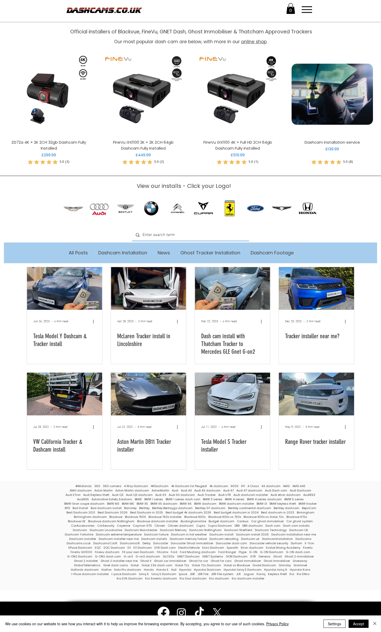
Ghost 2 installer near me (119, 561)
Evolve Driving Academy (283, 547)
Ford (174, 552)
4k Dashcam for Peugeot (189, 486)
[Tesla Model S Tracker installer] (232, 394)
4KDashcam (159, 486)
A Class (253, 486)
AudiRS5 (83, 499)
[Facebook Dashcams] (164, 613)
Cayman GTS (142, 525)
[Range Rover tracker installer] (316, 394)
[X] (217, 613)
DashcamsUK (130, 543)
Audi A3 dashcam (207, 490)
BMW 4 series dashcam (264, 499)
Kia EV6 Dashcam (130, 578)
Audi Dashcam (300, 490)
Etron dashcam (252, 547)
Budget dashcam (221, 521)
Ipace (183, 574)
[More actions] (95, 321)
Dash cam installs (296, 525)
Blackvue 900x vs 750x (224, 517)
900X (234, 486)
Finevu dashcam (107, 552)
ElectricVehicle (189, 547)
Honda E (162, 569)
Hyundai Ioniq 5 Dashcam (243, 569)
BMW (138, 499)
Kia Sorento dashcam (161, 578)
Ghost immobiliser (247, 561)
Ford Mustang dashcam (198, 552)
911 (243, 486)
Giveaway (300, 561)
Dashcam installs (154, 539)
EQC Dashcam (114, 547)
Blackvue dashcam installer (157, 521)
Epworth (232, 547)
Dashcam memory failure (188, 539)
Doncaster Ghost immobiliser (192, 543)
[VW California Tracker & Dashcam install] (64, 394)
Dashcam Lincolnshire (106, 530)
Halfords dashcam (85, 569)
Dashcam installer (82, 539)
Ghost (277, 556)
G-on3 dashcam (148, 556)
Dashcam (80, 530)
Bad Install (80, 508)
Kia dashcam (219, 578)
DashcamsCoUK (105, 543)
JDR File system (222, 574)
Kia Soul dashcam (193, 578)
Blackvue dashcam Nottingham (111, 521)
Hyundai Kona (300, 569)
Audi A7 (228, 490)
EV (129, 547)
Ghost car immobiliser (170, 561)
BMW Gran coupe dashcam (84, 503)
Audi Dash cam (276, 490)
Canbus (243, 521)
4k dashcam (218, 486)
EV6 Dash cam (165, 547)
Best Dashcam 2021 (80, 512)
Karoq (261, 574)
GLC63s (168, 556)
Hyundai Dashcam (207, 569)
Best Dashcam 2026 (113, 512)
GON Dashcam (237, 556)
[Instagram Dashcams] (181, 613)
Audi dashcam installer (251, 495)
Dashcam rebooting (223, 539)
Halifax (106, 569)
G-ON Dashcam (271, 552)
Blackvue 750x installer (165, 517)
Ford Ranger (227, 552)
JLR (238, 574)
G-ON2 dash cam (108, 556)
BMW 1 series (153, 499)
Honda (149, 569)
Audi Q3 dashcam (139, 495)
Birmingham (305, 512)
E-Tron (309, 543)
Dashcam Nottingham (205, 530)
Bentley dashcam (286, 508)
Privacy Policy (277, 623)
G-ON (253, 552)
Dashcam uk (250, 539)
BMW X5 (142, 503)
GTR (253, 556)
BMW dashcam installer (236, 503)
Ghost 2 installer (86, 561)
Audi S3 (160, 495)
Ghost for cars (221, 561)
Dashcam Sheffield (238, 530)
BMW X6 (186, 503)
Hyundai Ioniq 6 (275, 569)
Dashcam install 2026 (252, 534)
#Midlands (83, 486)
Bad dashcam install (106, 508)
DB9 (237, 525)
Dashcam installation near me (293, 534)
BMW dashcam (205, 503)
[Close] (375, 624)
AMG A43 (298, 486)
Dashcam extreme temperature (119, 534)
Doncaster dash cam (231, 543)
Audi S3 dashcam (182, 495)
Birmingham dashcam (90, 517)
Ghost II (145, 561)
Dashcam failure (156, 534)
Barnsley (130, 508)
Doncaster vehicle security (269, 543)
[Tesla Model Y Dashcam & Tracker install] (64, 288)
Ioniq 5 (144, 574)
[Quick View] (49, 94)
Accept (358, 623)
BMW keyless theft (283, 503)
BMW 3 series (212, 499)
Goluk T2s (182, 565)
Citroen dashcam (181, 525)
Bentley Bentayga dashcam (172, 508)
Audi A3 (186, 490)
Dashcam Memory (173, 530)
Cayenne (123, 525)
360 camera (112, 486)
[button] (290, 8)
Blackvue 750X (135, 517)
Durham (296, 543)
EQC (98, 547)
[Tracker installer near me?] (316, 288)
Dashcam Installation (122, 253)
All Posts (78, 253)
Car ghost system (299, 521)
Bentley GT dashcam (210, 508)
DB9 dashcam (252, 525)
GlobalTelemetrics (87, 565)
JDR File (202, 574)
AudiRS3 (309, 495)
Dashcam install (221, 534)
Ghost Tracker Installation (210, 253)
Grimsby (285, 565)
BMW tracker (308, 503)
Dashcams (303, 539)
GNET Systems (212, 556)
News (164, 253)
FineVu (308, 547)
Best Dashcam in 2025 (146, 512)
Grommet (300, 565)
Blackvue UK (77, 521)
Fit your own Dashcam (138, 552)
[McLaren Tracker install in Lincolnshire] (148, 288)
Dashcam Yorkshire (79, 534)
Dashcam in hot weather (189, 534)
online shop (254, 42)
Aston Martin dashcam (132, 490)
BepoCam (309, 508)
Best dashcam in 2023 (277, 512)
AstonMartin (160, 490)
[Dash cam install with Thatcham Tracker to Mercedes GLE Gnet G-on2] (232, 288)
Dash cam (272, 525)
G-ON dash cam (298, 552)
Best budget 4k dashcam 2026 (188, 512)
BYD (67, 508)
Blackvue (115, 517)
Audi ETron (73, 495)
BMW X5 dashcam (164, 503)
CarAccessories (83, 525)
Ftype (242, 552)
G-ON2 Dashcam (79, 556)
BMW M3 (113, 503)
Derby (147, 543)
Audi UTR (224, 495)
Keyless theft (277, 574)
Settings (334, 623)
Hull (174, 569)
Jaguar (248, 574)
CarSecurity (105, 525)
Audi (175, 490)
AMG (286, 486)
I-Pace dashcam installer (90, 574)
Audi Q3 (117, 495)
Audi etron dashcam (286, 495)
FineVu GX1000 (81, 552)
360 (97, 486)
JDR (192, 574)
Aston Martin (103, 490)
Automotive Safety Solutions (111, 499)
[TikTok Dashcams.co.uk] (199, 613)
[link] (48, 162)
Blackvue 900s (195, 517)
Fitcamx (162, 552)
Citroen (159, 525)
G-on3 (128, 556)
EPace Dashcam (80, 547)
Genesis (264, 556)
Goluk (135, 565)
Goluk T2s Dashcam (206, 565)
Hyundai (185, 569)
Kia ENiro (303, 574)
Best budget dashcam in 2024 (236, 512)
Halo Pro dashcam (127, 569)
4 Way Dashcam (136, 486)
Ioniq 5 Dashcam (163, 574)
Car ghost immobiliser (267, 521)
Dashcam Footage (272, 253)
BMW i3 (262, 503)
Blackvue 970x (296, 517)
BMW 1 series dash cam (183, 499)
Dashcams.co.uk (79, 543)
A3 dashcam (271, 486)
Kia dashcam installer (248, 578)
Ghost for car (198, 561)
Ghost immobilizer (277, 561)
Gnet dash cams (115, 565)
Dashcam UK (298, 530)
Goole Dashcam (264, 565)
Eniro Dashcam (213, 547)
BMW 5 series (294, 499)
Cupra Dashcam (220, 525)
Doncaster (160, 543)
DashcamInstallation (277, 539)
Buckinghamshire (193, 521)
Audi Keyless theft (96, 495)
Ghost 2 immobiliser (299, 556)
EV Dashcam (142, 547)
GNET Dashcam (188, 556)
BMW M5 (128, 503)
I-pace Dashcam (123, 574)
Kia (292, 574)
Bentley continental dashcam (249, 508)
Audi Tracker (206, 495)
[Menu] (307, 9)
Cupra (200, 525)
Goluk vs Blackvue (237, 565)
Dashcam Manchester (141, 530)
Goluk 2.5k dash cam (157, 565)
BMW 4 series (234, 499)
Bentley (144, 508)
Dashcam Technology (271, 530)
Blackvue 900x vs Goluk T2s (264, 517)
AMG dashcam (81, 490)
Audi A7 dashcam (249, 490)
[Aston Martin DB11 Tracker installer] (148, 394)
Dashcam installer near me (119, 539)
